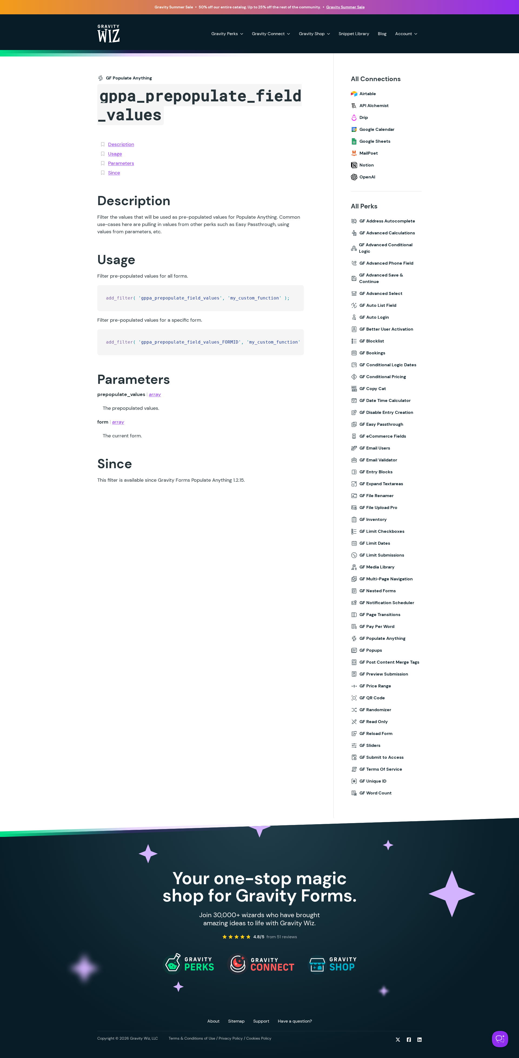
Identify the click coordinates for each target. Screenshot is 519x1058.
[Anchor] (88, 200)
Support (261, 1021)
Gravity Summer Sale (345, 7)
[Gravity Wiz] (108, 33)
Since (114, 172)
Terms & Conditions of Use (192, 1038)
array (155, 394)
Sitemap (236, 1021)
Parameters (121, 163)
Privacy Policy (231, 1038)
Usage (115, 154)
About (213, 1021)
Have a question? (295, 1021)
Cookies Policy (258, 1038)
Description (121, 144)
